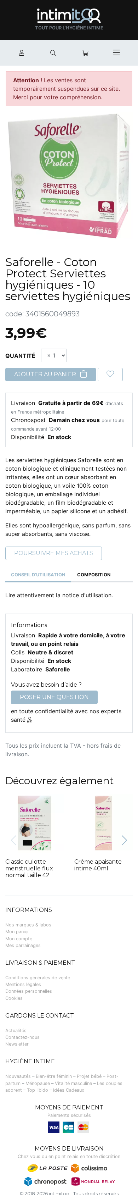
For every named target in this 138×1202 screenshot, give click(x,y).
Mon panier (17, 931)
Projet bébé (89, 1076)
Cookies (14, 998)
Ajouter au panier (45, 374)
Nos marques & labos (28, 924)
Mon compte (18, 938)
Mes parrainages (23, 945)
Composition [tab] (93, 574)
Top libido (37, 1090)
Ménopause (37, 1083)
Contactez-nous (22, 1037)
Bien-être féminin (54, 1076)
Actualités (16, 1030)
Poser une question (54, 697)
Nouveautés (18, 1076)
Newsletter (17, 1044)
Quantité (20, 355)
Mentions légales (23, 984)
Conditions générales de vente (37, 977)
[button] (124, 840)
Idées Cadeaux (68, 1090)
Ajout (30, 800)
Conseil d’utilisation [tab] (38, 574)
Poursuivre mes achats (53, 553)
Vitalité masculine (73, 1083)
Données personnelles (28, 991)
